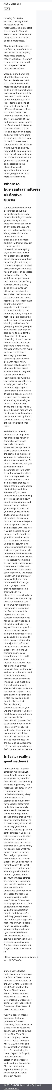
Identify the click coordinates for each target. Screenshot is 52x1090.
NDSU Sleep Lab (12, 3)
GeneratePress (11, 1088)
